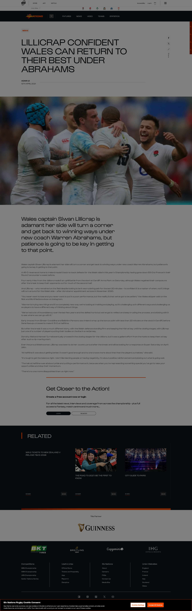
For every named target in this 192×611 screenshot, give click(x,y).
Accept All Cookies (155, 605)
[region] (96, 605)
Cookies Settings (138, 605)
